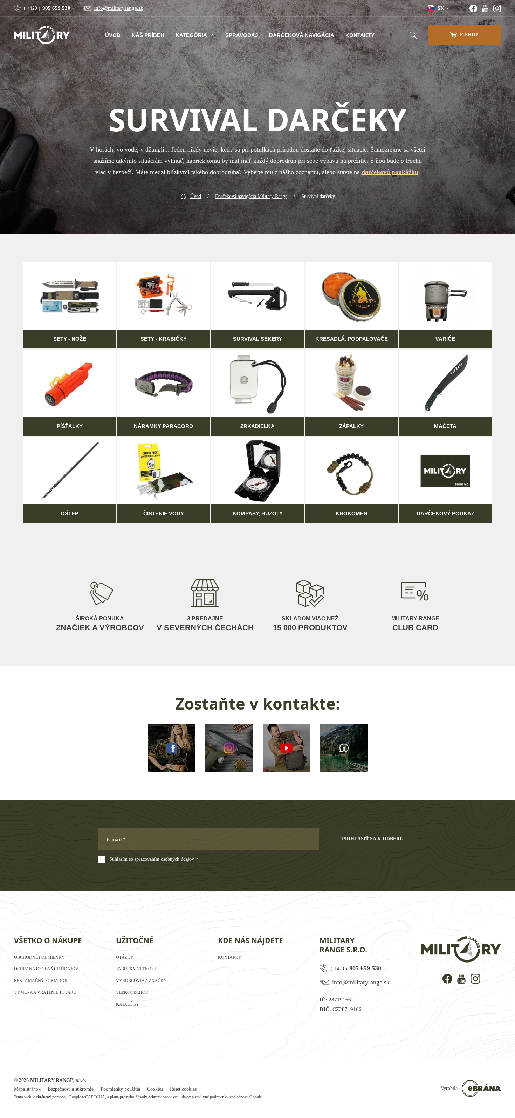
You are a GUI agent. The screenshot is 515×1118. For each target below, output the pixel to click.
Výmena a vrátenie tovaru (45, 992)
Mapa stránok (27, 1089)
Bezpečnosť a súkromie (71, 1089)
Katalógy (127, 1004)
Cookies (155, 1089)
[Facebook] (473, 8)
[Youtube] (485, 8)
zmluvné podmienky (211, 1096)
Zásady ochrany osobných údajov (163, 1096)
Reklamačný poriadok (41, 980)
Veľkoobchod (132, 992)
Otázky (124, 957)
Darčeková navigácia (301, 35)
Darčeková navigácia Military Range (251, 196)
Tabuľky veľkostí (137, 968)
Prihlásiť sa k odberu (372, 838)
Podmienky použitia (120, 1089)
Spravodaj (241, 35)
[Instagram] (497, 8)
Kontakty (360, 35)
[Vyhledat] (413, 35)
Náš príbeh (148, 35)
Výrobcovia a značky (141, 980)
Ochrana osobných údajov (46, 968)
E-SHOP (469, 35)
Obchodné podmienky (39, 957)
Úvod (113, 35)
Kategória (191, 35)
